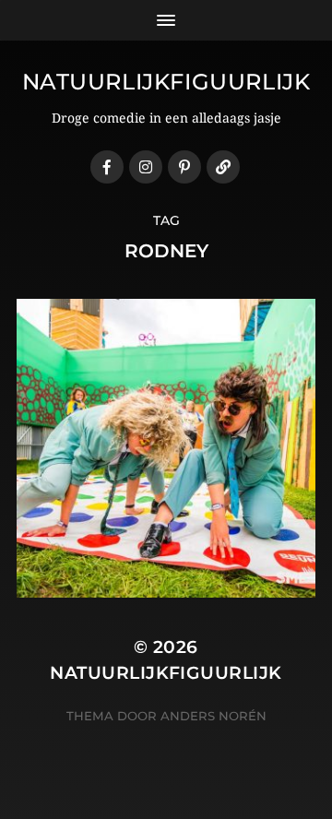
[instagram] (145, 167)
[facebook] (107, 167)
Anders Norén (213, 715)
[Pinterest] (184, 167)
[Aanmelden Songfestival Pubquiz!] (223, 167)
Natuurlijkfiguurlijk (166, 81)
